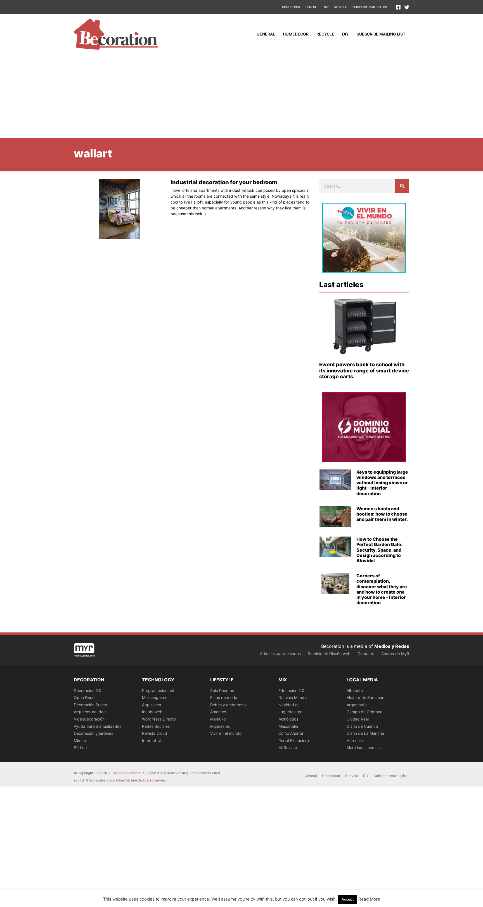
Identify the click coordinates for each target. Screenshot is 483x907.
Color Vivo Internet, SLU (131, 773)
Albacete (355, 690)
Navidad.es (288, 704)
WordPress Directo (159, 719)
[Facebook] (398, 7)
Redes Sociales (156, 726)
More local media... (364, 747)
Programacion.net (158, 690)
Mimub (80, 740)
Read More (369, 899)
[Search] (402, 186)
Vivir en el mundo (226, 733)
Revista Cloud (154, 733)
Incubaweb (152, 711)
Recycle (340, 7)
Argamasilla (357, 704)
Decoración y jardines (93, 733)
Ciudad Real (358, 719)
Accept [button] (348, 899)
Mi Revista (287, 747)
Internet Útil (152, 740)
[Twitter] (406, 7)
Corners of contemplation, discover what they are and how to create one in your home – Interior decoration (381, 589)
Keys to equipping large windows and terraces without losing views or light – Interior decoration (382, 482)
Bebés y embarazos (228, 704)
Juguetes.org (290, 711)
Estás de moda (223, 697)
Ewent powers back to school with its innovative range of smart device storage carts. (364, 370)
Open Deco (84, 697)
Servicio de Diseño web (329, 653)
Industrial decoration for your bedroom (224, 182)
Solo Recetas (222, 690)
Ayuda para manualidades (97, 726)
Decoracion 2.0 (87, 690)
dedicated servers (152, 780)
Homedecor (291, 7)
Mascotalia (288, 726)
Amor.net (218, 711)
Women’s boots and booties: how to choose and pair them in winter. (382, 514)
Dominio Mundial (293, 697)
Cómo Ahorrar (291, 733)
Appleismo (151, 704)
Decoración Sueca (90, 704)
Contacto (365, 653)
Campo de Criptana (364, 711)
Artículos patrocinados (280, 653)
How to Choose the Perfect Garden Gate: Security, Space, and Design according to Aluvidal (379, 549)
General (312, 7)
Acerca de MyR (395, 653)
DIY (326, 7)
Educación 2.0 (291, 690)
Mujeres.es (220, 726)
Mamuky (218, 719)
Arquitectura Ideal (90, 711)
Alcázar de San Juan (365, 697)
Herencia (355, 740)
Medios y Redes (391, 646)
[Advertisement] (241, 96)
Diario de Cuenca (362, 726)
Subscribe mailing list (369, 7)
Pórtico (80, 747)
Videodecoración (89, 719)
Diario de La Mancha (365, 733)
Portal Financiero (293, 740)
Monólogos (288, 719)
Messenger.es (154, 697)
